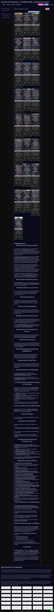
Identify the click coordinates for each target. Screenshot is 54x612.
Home (4, 4)
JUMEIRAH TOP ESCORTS (16, 588)
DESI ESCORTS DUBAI (16, 603)
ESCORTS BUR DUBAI (27, 588)
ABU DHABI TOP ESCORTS (16, 591)
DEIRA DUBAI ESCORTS (37, 588)
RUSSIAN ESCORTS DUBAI (38, 603)
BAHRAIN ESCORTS (27, 607)
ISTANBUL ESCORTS (37, 607)
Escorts (13, 4)
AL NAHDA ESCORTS (48, 603)
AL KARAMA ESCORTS (27, 599)
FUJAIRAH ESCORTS (16, 599)
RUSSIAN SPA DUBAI (27, 603)
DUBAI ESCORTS (38, 599)
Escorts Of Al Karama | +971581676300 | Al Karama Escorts (25, 2)
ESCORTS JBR (27, 595)
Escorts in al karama (6, 17)
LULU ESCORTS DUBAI (16, 595)
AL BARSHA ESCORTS (48, 595)
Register (41, 4)
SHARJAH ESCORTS (37, 591)
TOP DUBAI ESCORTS (48, 607)
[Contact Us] (52, 5)
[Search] (50, 5)
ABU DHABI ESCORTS (16, 607)
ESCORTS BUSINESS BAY (5, 591)
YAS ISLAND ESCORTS (6, 588)
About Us (9, 4)
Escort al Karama (6, 15)
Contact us (18, 4)
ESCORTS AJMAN (27, 591)
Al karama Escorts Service (6, 14)
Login (47, 4)
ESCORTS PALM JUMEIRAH (37, 595)
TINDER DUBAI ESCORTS (48, 599)
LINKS (47, 8)
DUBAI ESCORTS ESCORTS (6, 599)
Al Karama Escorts (6, 10)
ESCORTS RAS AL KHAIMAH (6, 595)
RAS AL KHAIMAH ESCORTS (6, 607)
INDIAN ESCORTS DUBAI (6, 603)
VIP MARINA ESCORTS (48, 588)
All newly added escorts (34, 11)
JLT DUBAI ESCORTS (48, 591)
